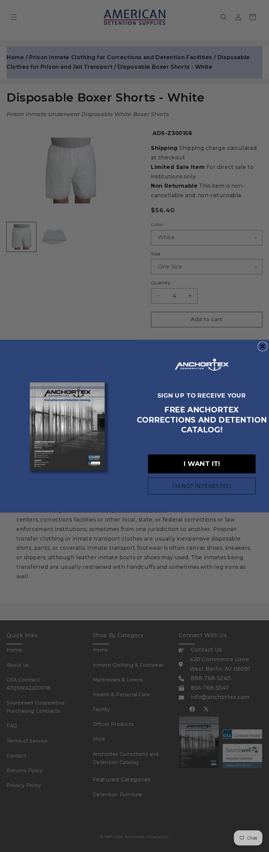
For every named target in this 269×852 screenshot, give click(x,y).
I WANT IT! (201, 464)
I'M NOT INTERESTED (201, 486)
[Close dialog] (262, 346)
